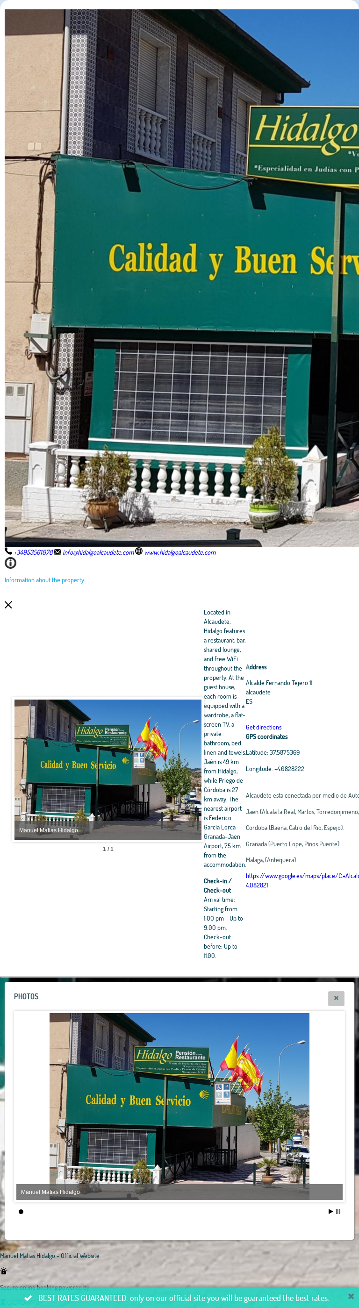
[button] (336, 998)
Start (331, 1211)
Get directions (263, 726)
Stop (338, 1211)
